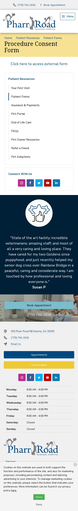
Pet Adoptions (20, 157)
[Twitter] (39, 183)
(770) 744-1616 (39, 315)
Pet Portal (18, 114)
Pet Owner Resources (25, 140)
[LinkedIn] (56, 183)
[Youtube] (47, 183)
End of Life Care (21, 122)
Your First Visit (20, 88)
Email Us (16, 344)
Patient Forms (53, 38)
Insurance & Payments (25, 105)
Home (8, 38)
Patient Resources (28, 38)
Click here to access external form (39, 63)
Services (11, 461)
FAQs (15, 131)
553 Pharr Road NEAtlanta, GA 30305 (32, 331)
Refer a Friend (20, 148)
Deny (39, 504)
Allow (39, 497)
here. (14, 490)
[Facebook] (30, 183)
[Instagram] (21, 183)
